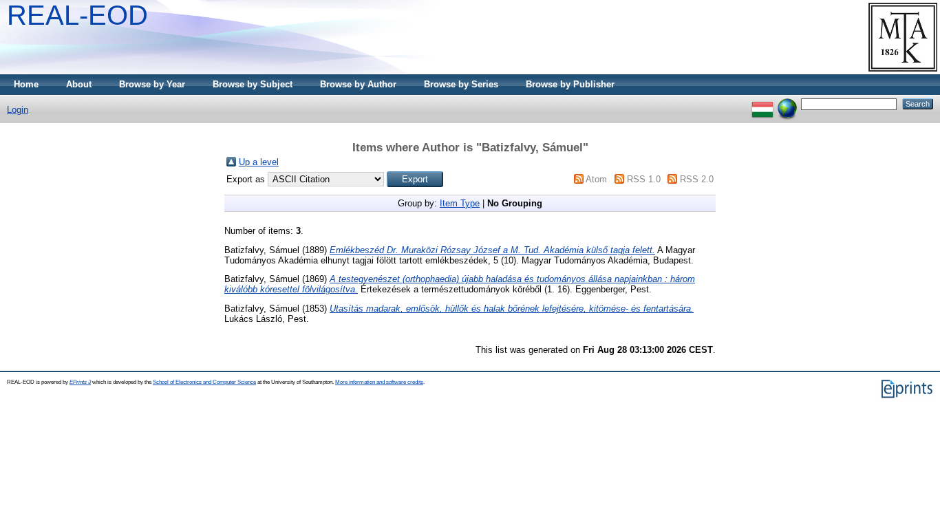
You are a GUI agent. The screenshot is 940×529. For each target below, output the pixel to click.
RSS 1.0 (644, 179)
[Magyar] (762, 103)
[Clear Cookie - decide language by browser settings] (787, 103)
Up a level (259, 162)
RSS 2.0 (697, 179)
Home (26, 84)
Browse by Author (358, 84)
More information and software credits (379, 382)
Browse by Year (152, 84)
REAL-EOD (77, 15)
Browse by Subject (252, 84)
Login (17, 110)
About (79, 84)
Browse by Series (461, 84)
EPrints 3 (80, 382)
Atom (596, 179)
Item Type (460, 203)
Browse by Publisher (570, 84)
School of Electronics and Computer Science (204, 382)
